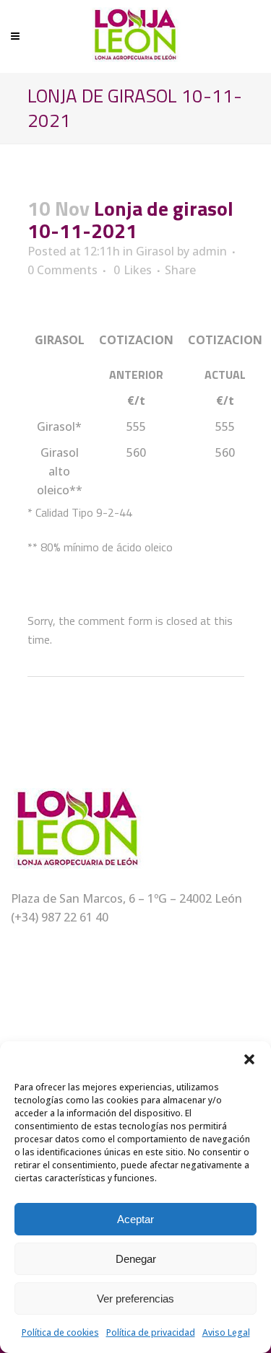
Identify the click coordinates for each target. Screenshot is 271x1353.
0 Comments (62, 270)
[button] (249, 1059)
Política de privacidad (150, 1332)
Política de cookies (60, 1332)
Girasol (155, 251)
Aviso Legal (226, 1332)
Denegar (136, 1259)
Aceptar (135, 1219)
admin (209, 251)
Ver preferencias (135, 1298)
